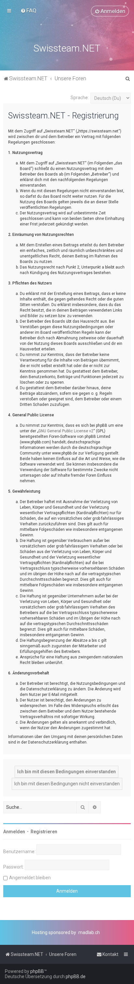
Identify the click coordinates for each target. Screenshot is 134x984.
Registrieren (44, 831)
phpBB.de (76, 976)
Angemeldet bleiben (30, 877)
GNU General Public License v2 (65, 431)
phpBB (37, 971)
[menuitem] (28, 10)
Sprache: (80, 97)
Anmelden (14, 831)
